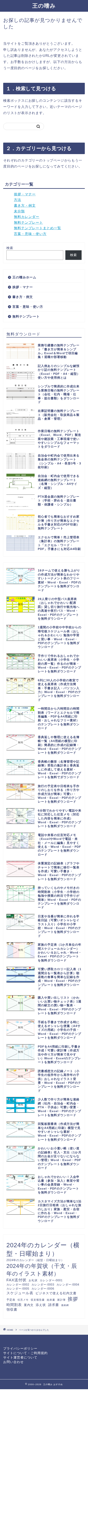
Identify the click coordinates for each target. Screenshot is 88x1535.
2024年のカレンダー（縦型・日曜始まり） (35, 1260)
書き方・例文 (25, 205)
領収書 (11, 1309)
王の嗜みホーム (24, 277)
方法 (17, 200)
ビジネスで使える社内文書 (55, 1293)
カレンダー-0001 (51, 1280)
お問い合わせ (13, 1362)
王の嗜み (44, 6)
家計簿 (61, 1299)
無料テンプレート (28, 222)
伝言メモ (23, 1299)
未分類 (19, 211)
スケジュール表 (19, 1293)
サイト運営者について (20, 1357)
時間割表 (14, 1305)
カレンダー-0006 (42, 1288)
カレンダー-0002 (17, 1284)
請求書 (53, 1305)
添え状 (41, 1305)
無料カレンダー (26, 217)
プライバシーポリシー (20, 1348)
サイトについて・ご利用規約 (25, 1353)
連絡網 (65, 1305)
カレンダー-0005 (17, 1288)
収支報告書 (38, 1299)
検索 (9, 248)
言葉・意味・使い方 (30, 234)
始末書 (51, 1299)
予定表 (10, 1299)
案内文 (29, 1305)
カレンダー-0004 (67, 1284)
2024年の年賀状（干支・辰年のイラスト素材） (41, 1270)
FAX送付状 (16, 1280)
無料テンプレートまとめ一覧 (37, 228)
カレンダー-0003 (42, 1284)
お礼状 (33, 1280)
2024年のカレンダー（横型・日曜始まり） (43, 1249)
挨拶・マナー (25, 194)
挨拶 (73, 1299)
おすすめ (58, 1384)
